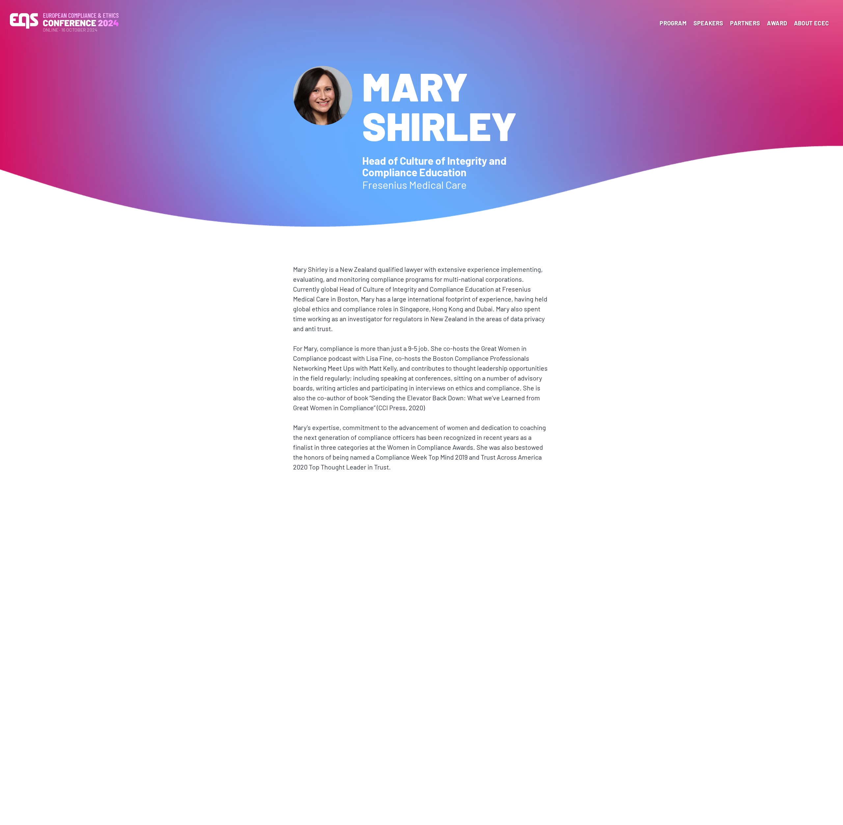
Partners (745, 23)
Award (777, 23)
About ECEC (811, 23)
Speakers (708, 23)
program (673, 23)
